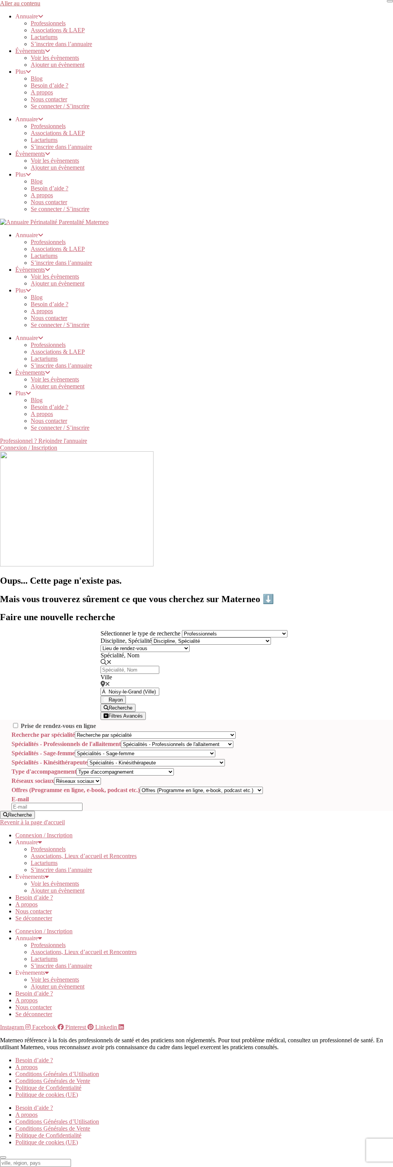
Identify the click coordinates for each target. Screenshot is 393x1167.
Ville (106, 677)
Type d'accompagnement (44, 771)
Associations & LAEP (58, 30)
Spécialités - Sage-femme (43, 753)
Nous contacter (49, 99)
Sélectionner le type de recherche (140, 633)
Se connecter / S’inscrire (60, 106)
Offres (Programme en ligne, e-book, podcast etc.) (76, 790)
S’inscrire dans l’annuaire (61, 44)
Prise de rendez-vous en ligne (58, 726)
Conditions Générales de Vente (52, 1081)
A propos (42, 92)
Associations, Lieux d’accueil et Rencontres (84, 856)
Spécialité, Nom (120, 655)
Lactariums (44, 37)
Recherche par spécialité (43, 734)
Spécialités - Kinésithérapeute (50, 762)
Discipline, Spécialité (126, 640)
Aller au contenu (20, 3)
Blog (37, 78)
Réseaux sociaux (33, 780)
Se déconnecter (33, 918)
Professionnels (48, 23)
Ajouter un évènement (57, 64)
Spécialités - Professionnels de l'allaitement (66, 744)
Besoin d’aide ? (49, 85)
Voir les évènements (55, 57)
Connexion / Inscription (44, 835)
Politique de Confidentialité (48, 1087)
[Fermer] (390, 1)
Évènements (30, 51)
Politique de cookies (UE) (46, 1094)
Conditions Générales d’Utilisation (57, 1074)
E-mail (20, 799)
